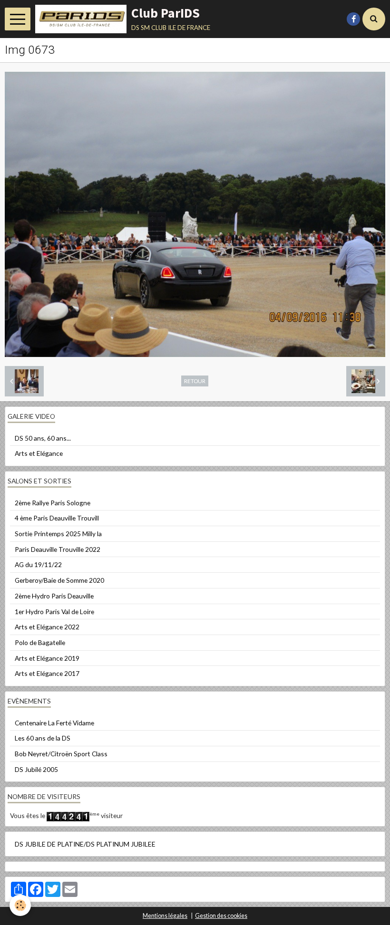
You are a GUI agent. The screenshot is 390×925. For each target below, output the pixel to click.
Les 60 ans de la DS (42, 738)
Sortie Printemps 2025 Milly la (58, 534)
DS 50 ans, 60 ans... (43, 438)
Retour (194, 380)
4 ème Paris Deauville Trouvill (57, 518)
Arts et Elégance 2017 (47, 673)
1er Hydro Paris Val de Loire (54, 611)
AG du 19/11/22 (38, 564)
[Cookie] (20, 905)
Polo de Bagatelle (40, 642)
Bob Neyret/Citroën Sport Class (61, 754)
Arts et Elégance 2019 (47, 658)
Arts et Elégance (39, 453)
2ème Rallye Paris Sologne (52, 503)
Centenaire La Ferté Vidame (54, 723)
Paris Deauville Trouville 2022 (57, 549)
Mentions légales (165, 915)
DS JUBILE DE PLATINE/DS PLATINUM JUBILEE (85, 844)
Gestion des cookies (221, 915)
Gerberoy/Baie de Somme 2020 (59, 580)
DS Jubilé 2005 (36, 769)
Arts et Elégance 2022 (47, 627)
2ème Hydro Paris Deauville (54, 596)
